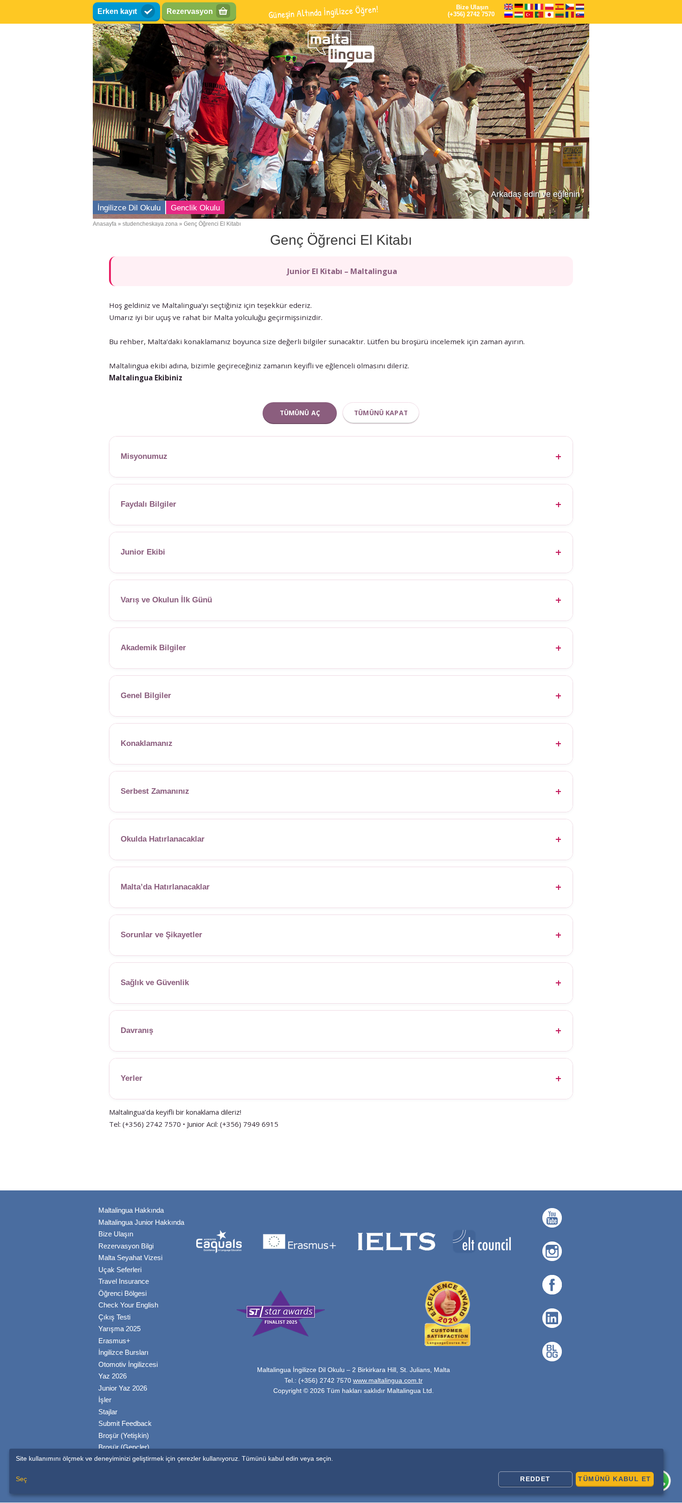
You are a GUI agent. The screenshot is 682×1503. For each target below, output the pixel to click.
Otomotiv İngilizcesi (128, 1364)
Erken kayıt (117, 11)
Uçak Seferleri (120, 1270)
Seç (21, 1479)
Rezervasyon (190, 11)
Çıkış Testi (114, 1317)
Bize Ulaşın (115, 1234)
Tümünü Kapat (381, 412)
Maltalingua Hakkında (131, 1210)
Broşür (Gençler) (123, 1447)
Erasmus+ (114, 1341)
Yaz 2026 (112, 1376)
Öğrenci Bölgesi (122, 1293)
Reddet (535, 1479)
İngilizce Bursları (123, 1352)
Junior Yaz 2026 (122, 1388)
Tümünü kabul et (614, 1479)
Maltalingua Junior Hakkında (141, 1222)
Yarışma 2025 (119, 1329)
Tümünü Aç (300, 412)
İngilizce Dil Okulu (129, 207)
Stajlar (107, 1412)
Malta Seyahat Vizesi (130, 1257)
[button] (341, 457)
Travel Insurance (123, 1281)
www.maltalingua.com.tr (388, 1380)
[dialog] (336, 1471)
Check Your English (128, 1305)
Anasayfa (104, 224)
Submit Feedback (125, 1423)
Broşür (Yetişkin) (123, 1435)
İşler (104, 1400)
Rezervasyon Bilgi (126, 1246)
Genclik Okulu (195, 207)
